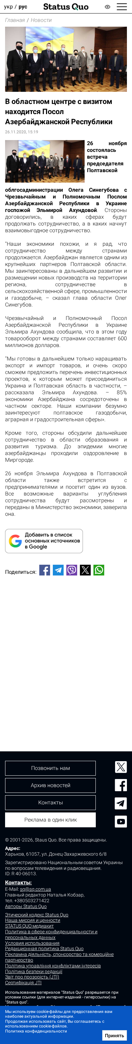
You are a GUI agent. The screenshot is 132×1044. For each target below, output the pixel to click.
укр (8, 6)
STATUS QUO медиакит (29, 926)
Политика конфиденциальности (36, 1031)
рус (23, 6)
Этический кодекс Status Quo (36, 914)
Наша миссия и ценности (32, 920)
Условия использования (32, 943)
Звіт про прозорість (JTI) (32, 977)
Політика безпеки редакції (33, 971)
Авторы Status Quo (26, 906)
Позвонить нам (50, 768)
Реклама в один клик (50, 820)
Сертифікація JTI (23, 982)
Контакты (17, 882)
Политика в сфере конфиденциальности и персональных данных (51, 934)
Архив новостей (50, 785)
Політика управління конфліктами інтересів (53, 965)
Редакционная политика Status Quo (44, 948)
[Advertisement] (66, 652)
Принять (114, 1035)
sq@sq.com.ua (35, 889)
